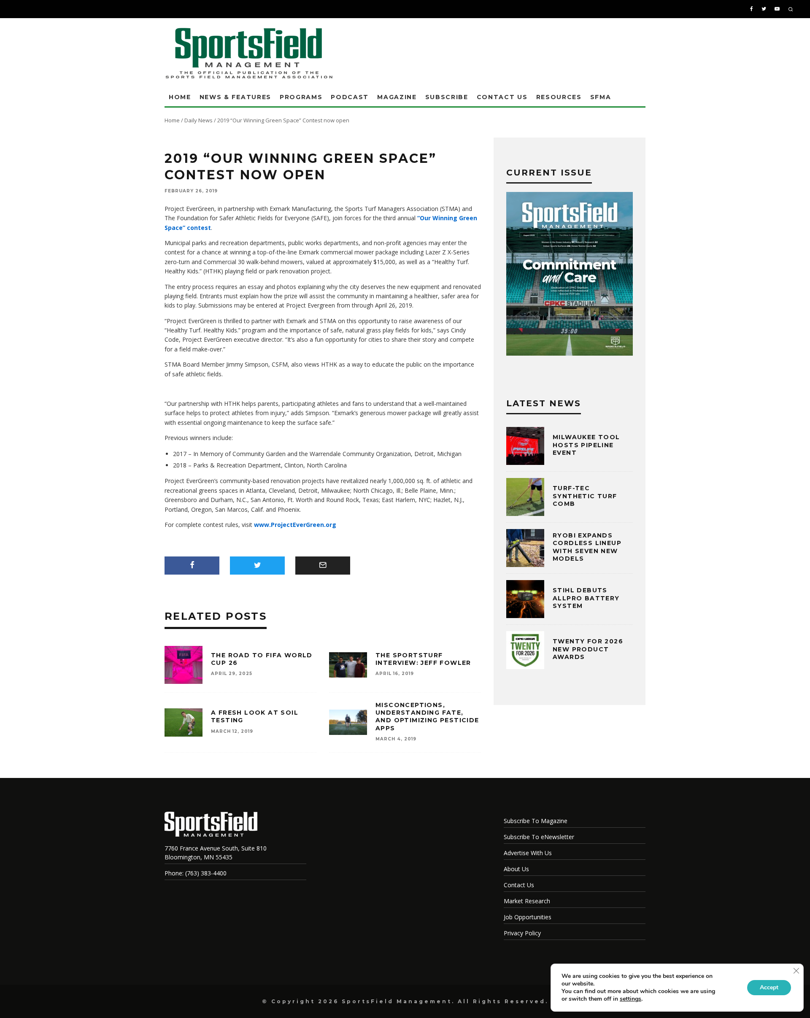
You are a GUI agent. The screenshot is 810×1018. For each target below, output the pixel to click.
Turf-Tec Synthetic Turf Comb (585, 495)
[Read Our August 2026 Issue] (569, 275)
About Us (516, 869)
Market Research (527, 901)
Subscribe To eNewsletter (539, 837)
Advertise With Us (528, 853)
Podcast (350, 97)
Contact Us (502, 97)
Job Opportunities (527, 917)
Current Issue (549, 172)
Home (180, 97)
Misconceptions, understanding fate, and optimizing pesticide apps (427, 716)
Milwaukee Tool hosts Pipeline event (586, 444)
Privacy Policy (522, 933)
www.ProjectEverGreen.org (295, 525)
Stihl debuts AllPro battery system (586, 597)
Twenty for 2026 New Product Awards (588, 648)
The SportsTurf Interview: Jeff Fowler (423, 659)
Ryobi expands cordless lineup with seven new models (587, 547)
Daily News (198, 120)
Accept (769, 987)
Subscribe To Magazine (535, 821)
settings (630, 999)
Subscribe (446, 97)
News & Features (235, 97)
